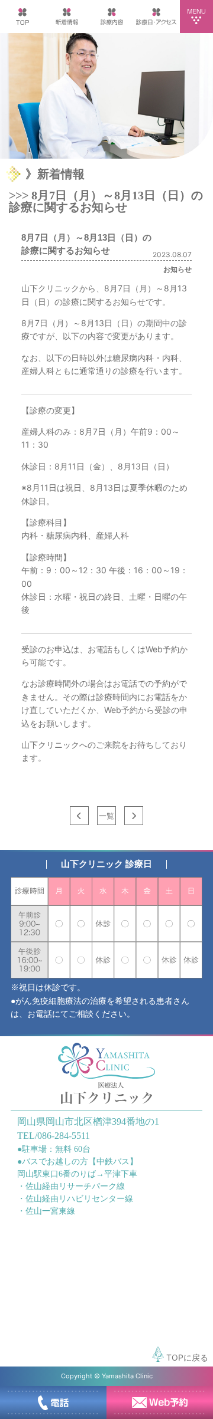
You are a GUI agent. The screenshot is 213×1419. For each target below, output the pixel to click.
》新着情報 (55, 173)
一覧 (106, 815)
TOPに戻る (186, 1357)
